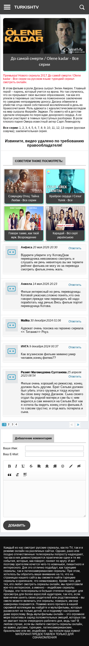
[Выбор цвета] (71, 466)
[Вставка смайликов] (63, 466)
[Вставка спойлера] (25, 475)
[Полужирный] (9, 466)
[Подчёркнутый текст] (23, 466)
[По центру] (47, 466)
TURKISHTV (26, 7)
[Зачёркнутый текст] (31, 466)
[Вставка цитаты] (9, 475)
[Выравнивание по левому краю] (39, 466)
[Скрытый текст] (79, 466)
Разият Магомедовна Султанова (44, 372)
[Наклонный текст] (16, 466)
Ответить (75, 248)
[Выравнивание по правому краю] (55, 466)
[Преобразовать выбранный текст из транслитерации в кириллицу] (17, 475)
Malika (25, 320)
